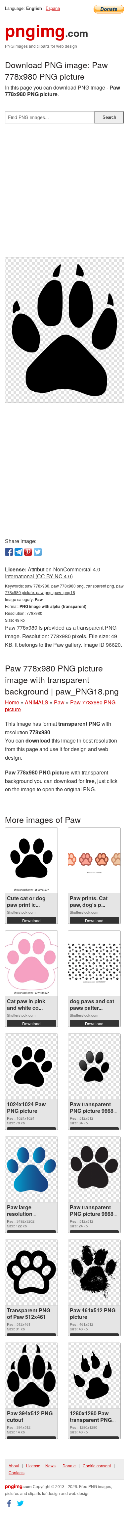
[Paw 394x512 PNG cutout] (31, 1375)
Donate (69, 1465)
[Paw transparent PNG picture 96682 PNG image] (94, 1169)
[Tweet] (38, 552)
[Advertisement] (64, 193)
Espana (53, 8)
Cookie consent (97, 1465)
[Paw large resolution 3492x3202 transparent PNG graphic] (31, 1169)
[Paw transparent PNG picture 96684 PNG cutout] (94, 1066)
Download (31, 920)
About (14, 1465)
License (33, 1465)
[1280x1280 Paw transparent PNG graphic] (94, 1375)
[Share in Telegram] (18, 552)
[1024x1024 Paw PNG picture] (31, 1066)
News (50, 1465)
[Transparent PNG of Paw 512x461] (31, 1272)
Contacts (16, 1472)
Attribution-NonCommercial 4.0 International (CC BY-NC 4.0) (52, 572)
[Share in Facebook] (9, 552)
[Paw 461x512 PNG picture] (94, 1272)
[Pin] (28, 552)
